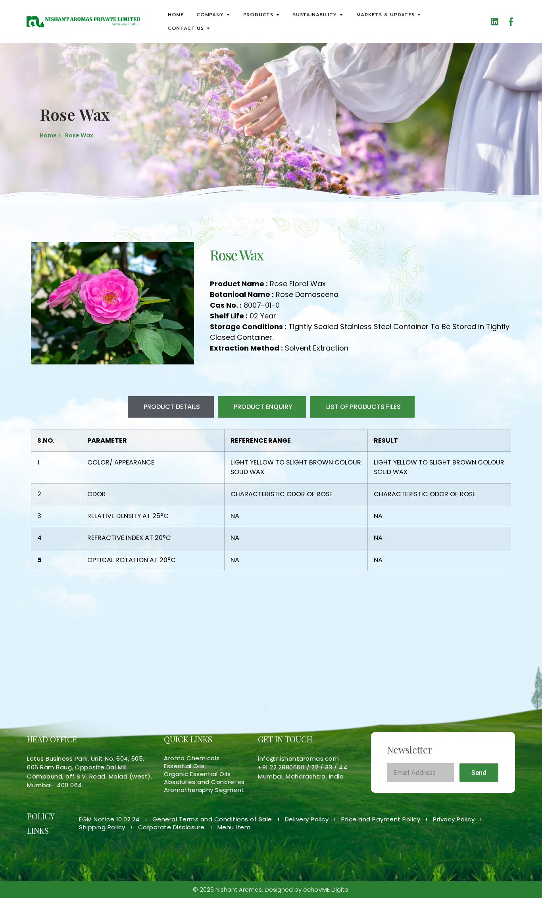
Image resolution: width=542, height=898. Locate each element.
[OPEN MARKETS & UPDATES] (419, 14)
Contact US (186, 28)
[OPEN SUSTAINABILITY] (341, 14)
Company (210, 14)
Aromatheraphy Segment (204, 790)
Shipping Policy (102, 827)
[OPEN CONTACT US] (208, 28)
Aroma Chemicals (192, 758)
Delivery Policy (307, 819)
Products (258, 14)
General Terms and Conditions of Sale (212, 819)
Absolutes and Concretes (204, 782)
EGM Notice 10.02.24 (109, 819)
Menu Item (234, 827)
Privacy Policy (454, 819)
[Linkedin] (494, 21)
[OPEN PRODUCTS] (277, 14)
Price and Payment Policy (380, 819)
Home (176, 14)
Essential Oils (184, 766)
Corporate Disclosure (171, 827)
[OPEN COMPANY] (228, 14)
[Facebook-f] (511, 21)
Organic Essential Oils (197, 774)
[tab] (171, 407)
